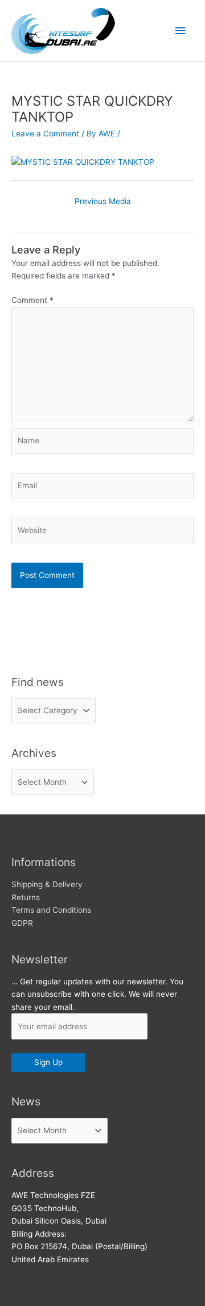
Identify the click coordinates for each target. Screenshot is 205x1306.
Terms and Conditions (51, 909)
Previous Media (103, 201)
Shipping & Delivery (47, 884)
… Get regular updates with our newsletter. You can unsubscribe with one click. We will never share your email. (97, 994)
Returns (25, 897)
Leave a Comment (45, 133)
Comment (32, 300)
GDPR (22, 922)
